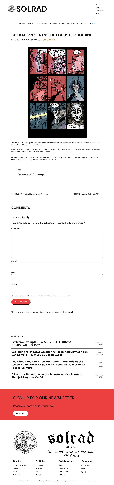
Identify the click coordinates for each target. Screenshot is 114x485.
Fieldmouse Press (54, 481)
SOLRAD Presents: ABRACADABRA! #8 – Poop (31, 194)
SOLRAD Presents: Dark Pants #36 (86, 194)
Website (14, 284)
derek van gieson (25, 175)
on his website (47, 149)
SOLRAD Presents (37, 40)
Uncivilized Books (44, 152)
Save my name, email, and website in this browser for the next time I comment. (42, 296)
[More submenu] (85, 23)
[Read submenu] (100, 7)
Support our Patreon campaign (76, 157)
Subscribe (20, 413)
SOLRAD (31, 9)
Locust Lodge (39, 175)
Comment (15, 229)
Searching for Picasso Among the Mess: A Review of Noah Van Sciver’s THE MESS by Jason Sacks (49, 353)
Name (14, 261)
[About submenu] (101, 4)
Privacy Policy (91, 481)
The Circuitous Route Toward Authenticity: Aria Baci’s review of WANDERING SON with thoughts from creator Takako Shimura (48, 364)
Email (13, 273)
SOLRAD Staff (24, 40)
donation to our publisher (29, 159)
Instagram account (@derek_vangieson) (75, 149)
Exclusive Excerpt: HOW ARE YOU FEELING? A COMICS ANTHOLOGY (41, 344)
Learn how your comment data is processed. (56, 312)
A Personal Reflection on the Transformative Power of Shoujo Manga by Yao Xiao (46, 376)
